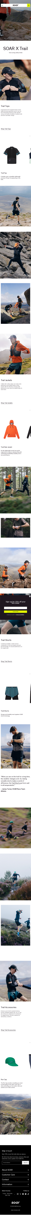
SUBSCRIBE (15, 611)
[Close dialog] (30, 596)
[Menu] (2, 5)
